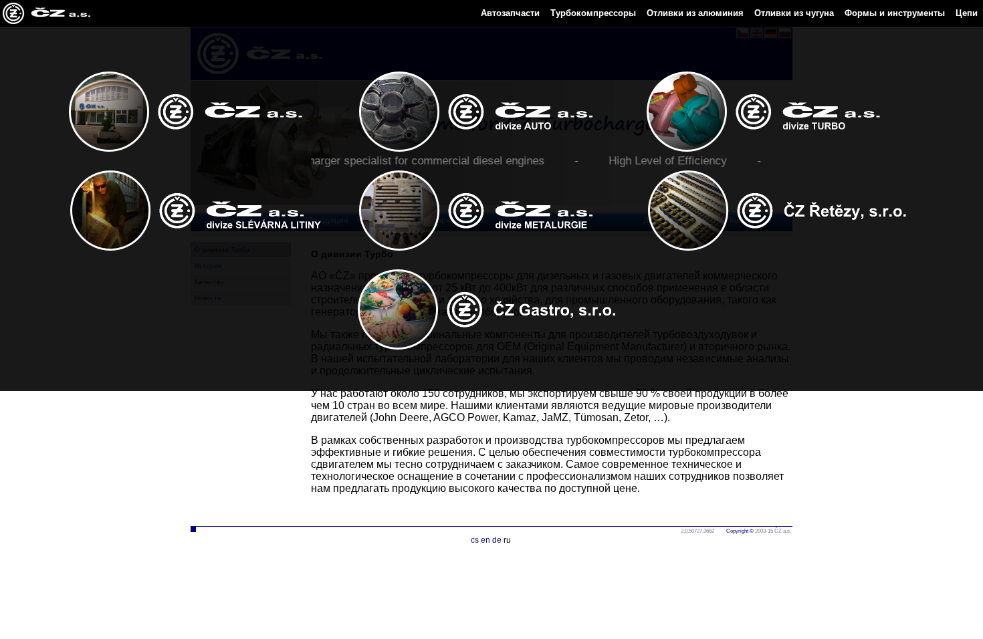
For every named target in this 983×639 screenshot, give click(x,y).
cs (475, 540)
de (497, 540)
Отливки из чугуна (794, 13)
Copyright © (740, 531)
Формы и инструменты (895, 13)
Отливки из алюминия (695, 13)
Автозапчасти (510, 13)
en (485, 540)
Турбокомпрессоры (593, 13)
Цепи (967, 13)
